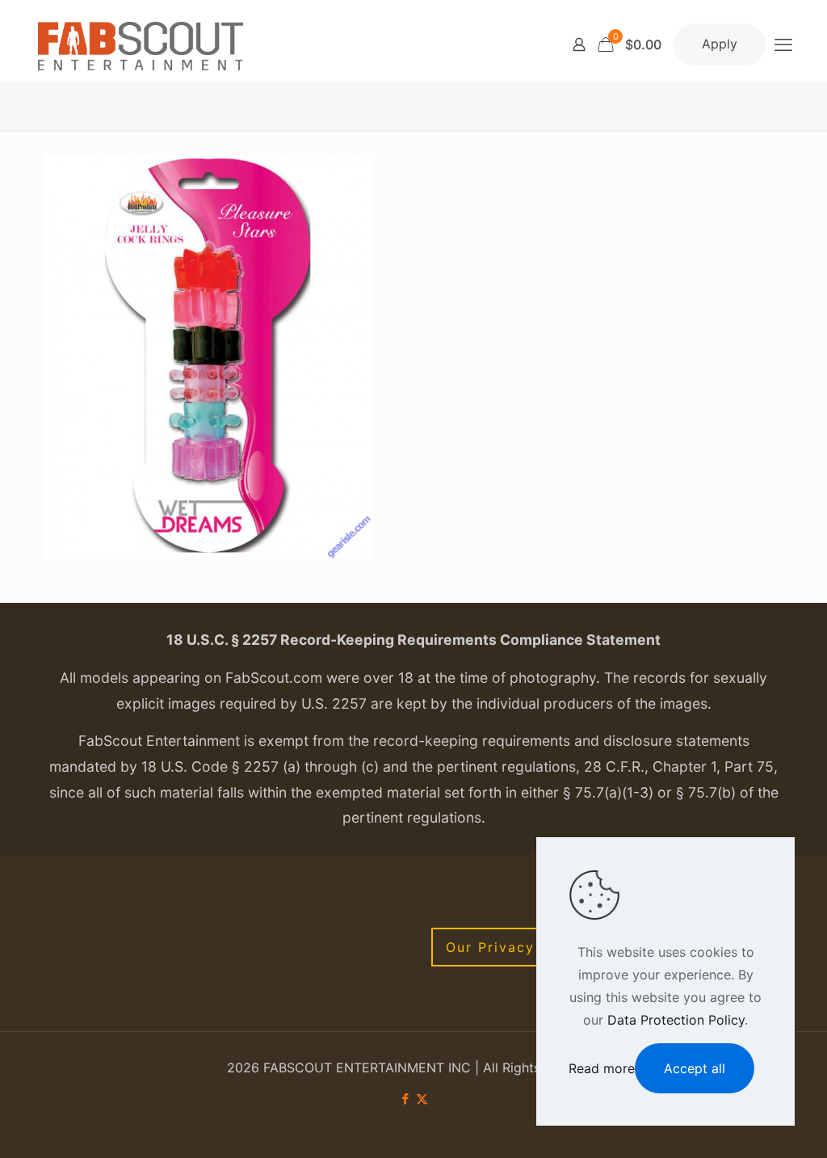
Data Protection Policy (676, 1020)
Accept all (694, 1068)
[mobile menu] (783, 44)
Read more (602, 1068)
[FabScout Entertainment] (140, 44)
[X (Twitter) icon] (422, 1098)
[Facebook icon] (405, 1098)
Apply (719, 44)
